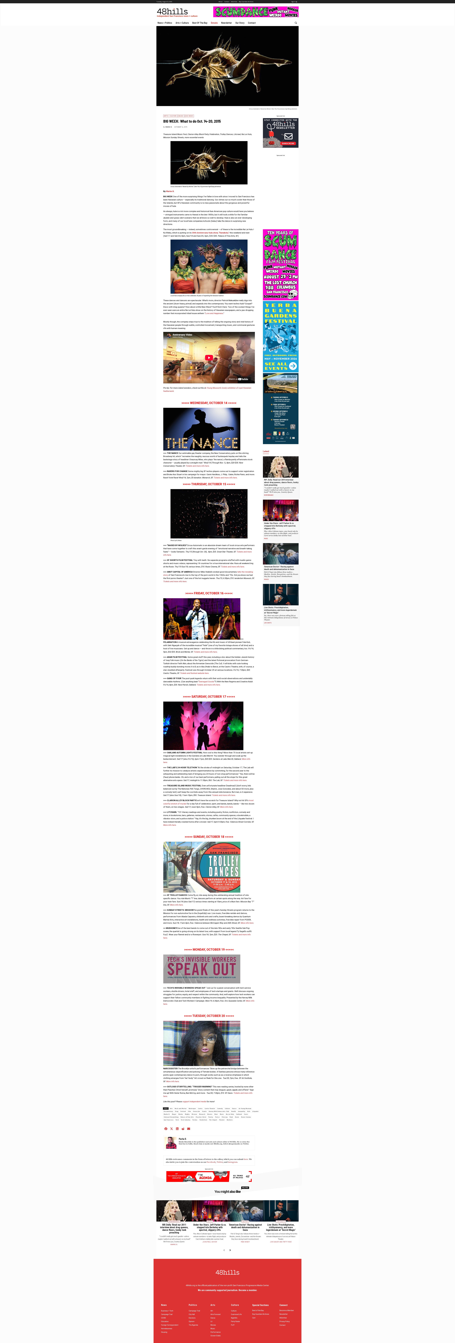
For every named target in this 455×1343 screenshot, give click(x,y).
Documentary (168, 1111)
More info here (226, 807)
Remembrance (268, 495)
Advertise (283, 1318)
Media (180, 1114)
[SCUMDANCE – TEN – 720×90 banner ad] (256, 16)
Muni (216, 1114)
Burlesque (192, 1108)
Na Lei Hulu (230, 1114)
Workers (230, 1120)
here (246, 1159)
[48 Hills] (177, 12)
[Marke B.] (170, 1143)
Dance (234, 1108)
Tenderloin (203, 1120)
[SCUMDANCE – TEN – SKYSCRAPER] (280, 299)
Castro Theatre (210, 1108)
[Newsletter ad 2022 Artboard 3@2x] (280, 147)
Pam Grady (245, 1242)
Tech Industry (185, 1120)
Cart (253, 1318)
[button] (296, 23)
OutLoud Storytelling (171, 1117)
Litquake (255, 1111)
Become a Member (287, 1310)
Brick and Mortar (181, 1108)
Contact (282, 1325)
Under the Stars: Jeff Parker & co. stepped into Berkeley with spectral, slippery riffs (280, 526)
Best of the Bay (258, 1310)
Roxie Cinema (246, 1117)
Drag (176, 1111)
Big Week (189, 116)
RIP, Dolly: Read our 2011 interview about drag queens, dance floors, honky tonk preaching (281, 482)
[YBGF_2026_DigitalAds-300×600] (281, 371)
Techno (194, 1120)
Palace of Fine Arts (187, 1117)
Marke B (170, 191)
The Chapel (213, 1120)
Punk (231, 1117)
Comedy (220, 1108)
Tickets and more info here (197, 466)
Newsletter (284, 1314)
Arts (171, 1108)
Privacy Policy (285, 1321)
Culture (227, 1108)
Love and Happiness (214, 313)
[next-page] (230, 1250)
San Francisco (168, 1120)
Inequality (241, 1111)
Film (189, 1111)
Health (233, 1111)
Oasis (246, 1114)
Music (181, 116)
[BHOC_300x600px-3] (280, 443)
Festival (183, 1111)
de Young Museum (245, 1108)
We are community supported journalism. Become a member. (227, 1290)
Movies (209, 1114)
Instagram (232, 1162)
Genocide (196, 1111)
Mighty (187, 1114)
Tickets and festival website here (194, 673)
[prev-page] (224, 1250)
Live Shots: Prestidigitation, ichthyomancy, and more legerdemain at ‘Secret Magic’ (280, 610)
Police (217, 1117)
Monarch (202, 1114)
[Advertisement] (280, 193)
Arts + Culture (170, 116)
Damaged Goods (206, 681)
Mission (194, 1114)
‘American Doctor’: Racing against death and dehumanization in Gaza (279, 567)
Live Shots (267, 623)
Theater (222, 1120)
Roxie (237, 1117)
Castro (200, 1108)
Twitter (220, 1162)
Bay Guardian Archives (260, 1314)
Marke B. (169, 127)
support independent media (194, 1101)
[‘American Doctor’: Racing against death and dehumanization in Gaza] (281, 553)
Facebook (211, 1162)
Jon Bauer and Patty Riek (281, 1242)
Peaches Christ (201, 1117)
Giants (204, 1111)
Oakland (239, 1114)
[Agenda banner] (209, 1181)
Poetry (210, 1117)
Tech (177, 1120)
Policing (225, 1117)
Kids (248, 1111)
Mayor (174, 1114)
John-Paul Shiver (209, 1242)
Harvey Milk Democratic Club (219, 1111)
